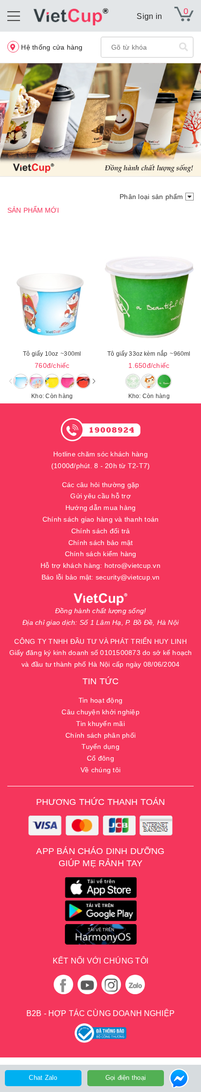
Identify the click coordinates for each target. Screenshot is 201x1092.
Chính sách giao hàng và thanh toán (100, 519)
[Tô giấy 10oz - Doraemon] (52, 297)
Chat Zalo (43, 1077)
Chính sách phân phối (100, 735)
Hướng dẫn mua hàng (100, 507)
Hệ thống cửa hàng (51, 47)
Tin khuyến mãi (100, 724)
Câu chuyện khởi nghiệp (100, 712)
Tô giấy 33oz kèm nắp (148, 353)
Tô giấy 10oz (52, 353)
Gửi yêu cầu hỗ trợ (100, 496)
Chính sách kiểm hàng (101, 554)
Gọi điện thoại (125, 1077)
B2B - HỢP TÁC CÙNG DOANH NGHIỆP (100, 1013)
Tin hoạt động (100, 700)
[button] (93, 381)
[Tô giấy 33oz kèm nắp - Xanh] (149, 297)
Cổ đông (100, 758)
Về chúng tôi (100, 770)
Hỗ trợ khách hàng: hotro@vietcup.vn (100, 565)
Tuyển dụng (100, 746)
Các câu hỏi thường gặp (101, 485)
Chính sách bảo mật (100, 542)
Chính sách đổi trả (100, 531)
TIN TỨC (100, 681)
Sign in (149, 16)
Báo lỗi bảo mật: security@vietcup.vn (100, 577)
